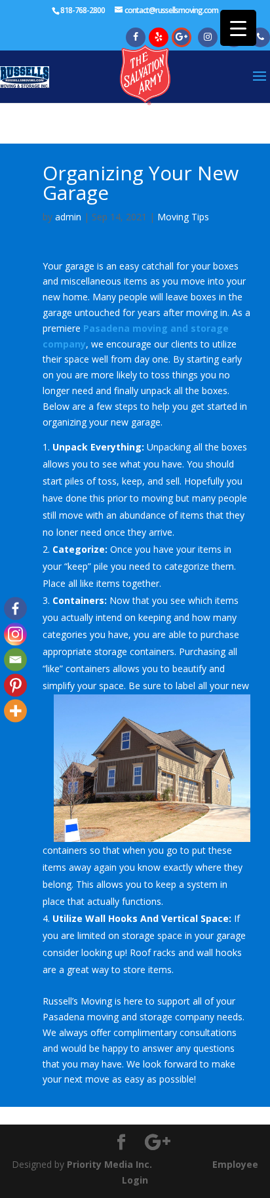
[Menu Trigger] (238, 28)
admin (68, 216)
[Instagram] (15, 633)
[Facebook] (15, 608)
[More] (15, 710)
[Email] (15, 659)
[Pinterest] (15, 684)
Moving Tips (183, 216)
